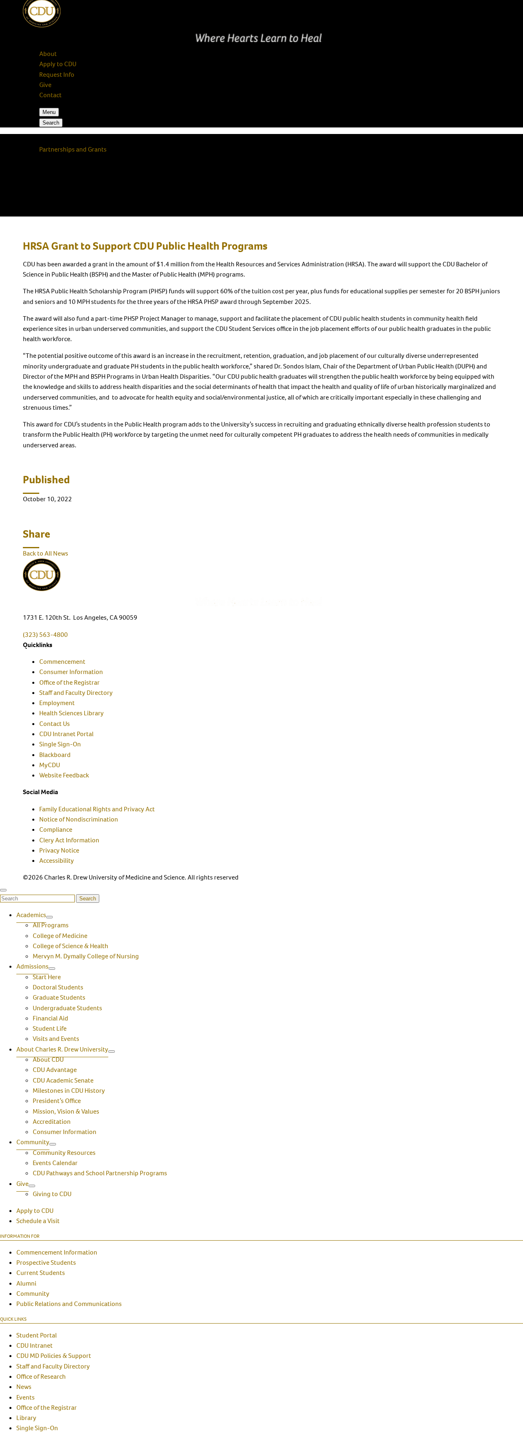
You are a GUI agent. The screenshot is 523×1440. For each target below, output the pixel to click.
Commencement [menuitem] (62, 661)
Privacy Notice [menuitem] (59, 850)
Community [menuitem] (32, 1142)
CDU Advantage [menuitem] (55, 1069)
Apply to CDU (57, 64)
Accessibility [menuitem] (56, 860)
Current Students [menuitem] (40, 1272)
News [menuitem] (23, 1386)
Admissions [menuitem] (32, 966)
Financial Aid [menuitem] (50, 1018)
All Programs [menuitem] (51, 925)
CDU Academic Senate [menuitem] (63, 1080)
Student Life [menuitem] (50, 1028)
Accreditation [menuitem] (52, 1121)
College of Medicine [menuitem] (60, 935)
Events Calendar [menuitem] (55, 1163)
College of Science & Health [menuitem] (70, 946)
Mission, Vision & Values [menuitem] (66, 1111)
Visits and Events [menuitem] (56, 1038)
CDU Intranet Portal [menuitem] (66, 734)
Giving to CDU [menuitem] (52, 1194)
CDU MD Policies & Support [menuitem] (53, 1355)
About (48, 53)
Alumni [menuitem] (26, 1283)
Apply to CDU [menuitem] (35, 1210)
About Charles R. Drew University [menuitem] (62, 1049)
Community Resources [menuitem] (64, 1152)
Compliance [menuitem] (55, 829)
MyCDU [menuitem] (49, 765)
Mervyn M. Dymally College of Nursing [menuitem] (86, 956)
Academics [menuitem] (31, 915)
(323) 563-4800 (45, 634)
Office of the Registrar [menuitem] (69, 682)
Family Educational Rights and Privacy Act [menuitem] (97, 809)
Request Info (56, 74)
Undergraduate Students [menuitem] (67, 1008)
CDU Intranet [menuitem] (34, 1345)
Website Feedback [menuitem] (64, 775)
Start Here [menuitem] (47, 977)
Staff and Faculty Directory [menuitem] (76, 692)
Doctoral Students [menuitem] (58, 987)
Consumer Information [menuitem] (71, 672)
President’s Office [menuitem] (57, 1100)
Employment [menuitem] (57, 703)
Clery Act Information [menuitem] (69, 840)
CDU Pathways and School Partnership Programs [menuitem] (100, 1173)
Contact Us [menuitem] (54, 723)
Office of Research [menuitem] (41, 1376)
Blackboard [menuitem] (55, 754)
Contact (50, 95)
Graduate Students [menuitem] (59, 997)
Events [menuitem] (25, 1397)
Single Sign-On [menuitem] (60, 744)
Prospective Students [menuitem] (46, 1262)
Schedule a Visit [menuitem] (38, 1221)
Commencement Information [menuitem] (56, 1252)
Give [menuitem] (22, 1183)
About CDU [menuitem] (48, 1059)
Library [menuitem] (26, 1417)
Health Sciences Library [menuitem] (71, 713)
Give (45, 84)
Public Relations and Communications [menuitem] (69, 1303)
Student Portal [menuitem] (36, 1335)
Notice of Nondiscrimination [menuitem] (78, 819)
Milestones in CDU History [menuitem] (69, 1090)
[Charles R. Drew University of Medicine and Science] (261, 582)
